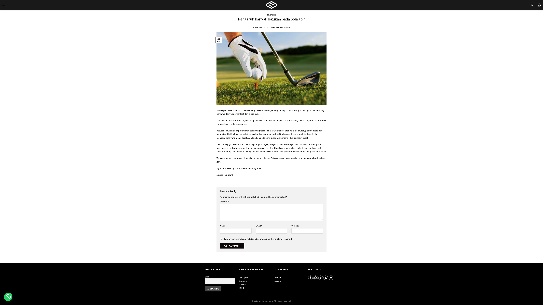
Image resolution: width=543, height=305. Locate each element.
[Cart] (539, 5)
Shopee (243, 280)
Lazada (242, 284)
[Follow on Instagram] (315, 277)
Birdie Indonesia (283, 27)
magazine (271, 15)
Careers (277, 280)
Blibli (241, 288)
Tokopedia (244, 277)
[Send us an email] (325, 277)
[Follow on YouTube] (331, 277)
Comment (225, 201)
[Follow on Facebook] (310, 277)
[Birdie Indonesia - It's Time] (271, 5)
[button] (8, 297)
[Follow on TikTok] (320, 277)
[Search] (532, 5)
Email (259, 226)
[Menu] (4, 4)
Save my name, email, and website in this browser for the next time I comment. (258, 239)
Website (295, 226)
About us (278, 277)
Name (223, 226)
